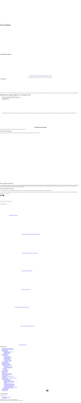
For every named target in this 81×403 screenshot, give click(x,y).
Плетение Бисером (3, 395)
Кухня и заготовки (7, 356)
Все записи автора (7, 201)
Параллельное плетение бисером (9, 384)
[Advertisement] (40, 33)
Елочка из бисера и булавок (25, 289)
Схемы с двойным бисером (8, 386)
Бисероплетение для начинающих (7, 348)
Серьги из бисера (5, 378)
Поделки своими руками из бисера (7, 376)
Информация (4, 368)
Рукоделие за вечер (7, 358)
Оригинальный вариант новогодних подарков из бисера (30, 234)
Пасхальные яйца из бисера (6, 374)
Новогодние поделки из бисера (7, 373)
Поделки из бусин (5, 375)
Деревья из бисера (5, 354)
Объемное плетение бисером (8, 383)
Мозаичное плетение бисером (9, 381)
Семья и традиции (7, 359)
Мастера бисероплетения (8, 366)
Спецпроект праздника (8, 360)
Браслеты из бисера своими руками (8, 349)
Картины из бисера (7, 353)
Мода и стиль (4, 372)
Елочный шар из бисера (23, 344)
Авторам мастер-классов (6, 397)
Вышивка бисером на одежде (9, 351)
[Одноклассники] (2, 195)
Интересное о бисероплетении (7, 365)
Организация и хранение (8, 357)
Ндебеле (5, 382)
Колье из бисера (4, 370)
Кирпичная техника (7, 380)
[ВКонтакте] (1, 195)
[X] (3, 195)
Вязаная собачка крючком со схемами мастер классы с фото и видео (40, 75)
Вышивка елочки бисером (13, 215)
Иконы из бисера (7, 352)
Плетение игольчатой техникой (9, 385)
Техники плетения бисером (6, 379)
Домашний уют (4, 355)
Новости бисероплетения (8, 367)
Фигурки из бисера (5, 389)
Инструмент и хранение (6, 364)
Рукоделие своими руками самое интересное (9, 377)
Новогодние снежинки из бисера (26, 270)
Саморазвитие (6, 369)
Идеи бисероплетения (5, 363)
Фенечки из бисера (5, 388)
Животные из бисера (5, 362)
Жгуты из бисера (5, 361)
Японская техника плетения (8, 387)
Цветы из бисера (5, 390)
